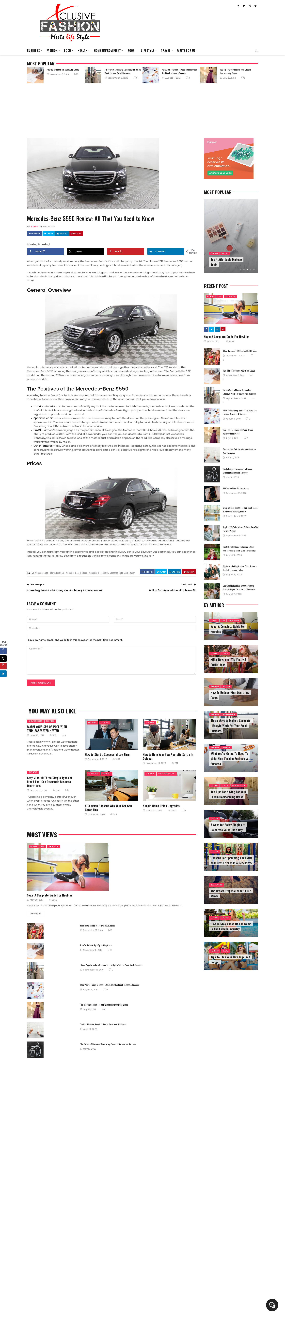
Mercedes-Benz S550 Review (122, 572)
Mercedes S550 (57, 572)
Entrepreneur (229, 714)
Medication (53, 846)
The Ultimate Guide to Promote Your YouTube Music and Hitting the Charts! (239, 548)
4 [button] (250, 269)
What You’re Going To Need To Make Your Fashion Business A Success (179, 71)
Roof (130, 50)
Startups (104, 723)
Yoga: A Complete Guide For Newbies (49, 895)
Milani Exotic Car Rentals (58, 395)
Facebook (35, 234)
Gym (43, 846)
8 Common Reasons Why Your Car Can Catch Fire (108, 807)
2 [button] (244, 269)
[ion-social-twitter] (243, 5)
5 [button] (253, 269)
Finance (226, 686)
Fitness (33, 846)
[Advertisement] (142, 110)
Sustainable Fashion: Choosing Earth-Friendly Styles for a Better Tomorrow (239, 587)
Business (33, 50)
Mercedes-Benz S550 (98, 572)
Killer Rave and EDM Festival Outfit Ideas (97, 925)
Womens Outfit (239, 785)
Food (67, 50)
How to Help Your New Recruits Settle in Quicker (168, 756)
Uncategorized (35, 721)
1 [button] (240, 269)
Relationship (216, 885)
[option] (56, 75)
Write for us (186, 50)
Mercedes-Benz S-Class (76, 572)
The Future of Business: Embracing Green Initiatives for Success (108, 1044)
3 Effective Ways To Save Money (236, 488)
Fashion (52, 50)
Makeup (225, 253)
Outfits (225, 653)
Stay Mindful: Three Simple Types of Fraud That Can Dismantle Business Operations (49, 781)
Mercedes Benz (41, 572)
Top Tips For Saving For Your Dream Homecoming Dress (235, 71)
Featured (215, 951)
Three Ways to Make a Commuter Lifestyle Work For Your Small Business (123, 71)
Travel (166, 50)
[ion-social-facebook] (238, 5)
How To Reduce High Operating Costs (63, 69)
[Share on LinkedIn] (3, 673)
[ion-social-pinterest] (255, 5)
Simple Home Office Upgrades (161, 805)
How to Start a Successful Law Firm (107, 754)
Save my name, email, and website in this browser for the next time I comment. (75, 640)
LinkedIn (63, 234)
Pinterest (77, 234)
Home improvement (107, 50)
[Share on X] (3, 658)
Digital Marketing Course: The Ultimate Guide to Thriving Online (239, 568)
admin (34, 226)
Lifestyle (147, 50)
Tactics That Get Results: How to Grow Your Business (103, 1024)
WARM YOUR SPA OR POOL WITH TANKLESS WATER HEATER (47, 728)
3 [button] (247, 269)
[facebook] (97, 735)
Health (82, 50)
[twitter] (106, 735)
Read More (36, 913)
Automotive (93, 774)
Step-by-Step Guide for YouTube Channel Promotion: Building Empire (240, 509)
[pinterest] (124, 735)
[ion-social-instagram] (249, 5)
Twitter (49, 234)
